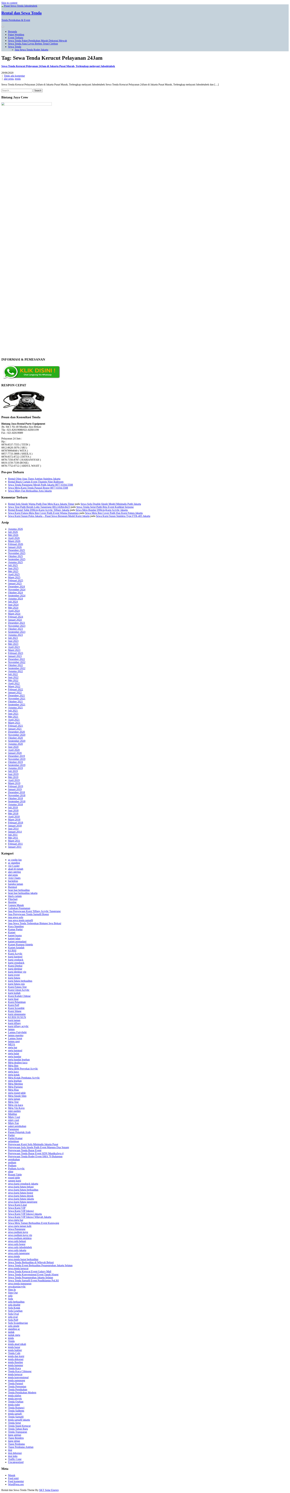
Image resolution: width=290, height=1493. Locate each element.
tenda (18, 78)
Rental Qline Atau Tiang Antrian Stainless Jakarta (34, 478)
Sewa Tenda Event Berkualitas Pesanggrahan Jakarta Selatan (40, 1265)
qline (10, 1171)
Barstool (12, 887)
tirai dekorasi (15, 1453)
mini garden (14, 1111)
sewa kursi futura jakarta (21, 1198)
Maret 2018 (14, 819)
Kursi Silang (14, 1011)
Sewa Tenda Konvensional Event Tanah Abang (33, 1274)
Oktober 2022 (15, 665)
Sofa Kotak (14, 1307)
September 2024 (16, 595)
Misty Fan (13, 1123)
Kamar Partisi (15, 929)
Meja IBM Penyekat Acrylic (23, 1068)
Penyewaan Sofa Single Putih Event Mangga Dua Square (38, 1147)
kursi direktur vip (17, 971)
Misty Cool (14, 1117)
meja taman (14, 1098)
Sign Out (13, 1292)
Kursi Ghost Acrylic (18, 989)
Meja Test (13, 1101)
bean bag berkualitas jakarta (22, 893)
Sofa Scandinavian (18, 1322)
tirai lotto (12, 1456)
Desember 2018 (16, 792)
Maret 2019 (14, 783)
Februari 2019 (15, 786)
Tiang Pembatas (16, 1444)
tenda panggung (16, 1380)
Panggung (13, 1129)
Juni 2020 (13, 746)
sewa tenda (14, 1256)
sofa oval (13, 1316)
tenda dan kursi (16, 1356)
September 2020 (16, 740)
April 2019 (14, 780)
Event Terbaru (15, 37)
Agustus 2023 (15, 634)
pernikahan (14, 1159)
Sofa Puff (13, 1319)
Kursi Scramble (16, 1008)
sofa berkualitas (16, 1301)
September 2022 (16, 668)
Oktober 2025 (15, 556)
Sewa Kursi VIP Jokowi (21, 1210)
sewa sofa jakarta (17, 1250)
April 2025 (14, 574)
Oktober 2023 (15, 628)
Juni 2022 (13, 677)
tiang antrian (14, 1434)
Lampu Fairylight (17, 1032)
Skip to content (9, 2)
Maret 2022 (14, 686)
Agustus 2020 (15, 743)
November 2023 (16, 625)
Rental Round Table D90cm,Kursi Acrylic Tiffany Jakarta (38, 510)
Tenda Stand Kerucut (19, 1425)
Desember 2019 (16, 756)
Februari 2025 (15, 580)
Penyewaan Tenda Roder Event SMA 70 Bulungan (35, 1156)
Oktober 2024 (15, 592)
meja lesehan (15, 1080)
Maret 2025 (14, 577)
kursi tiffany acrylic (18, 1026)
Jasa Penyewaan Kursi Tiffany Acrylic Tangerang (34, 911)
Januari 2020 (15, 753)
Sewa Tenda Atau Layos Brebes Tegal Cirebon (33, 43)
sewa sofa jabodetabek (20, 1247)
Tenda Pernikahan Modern (22, 1392)
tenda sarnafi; (15, 1413)
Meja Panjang (15, 1086)
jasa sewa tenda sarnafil (20, 920)
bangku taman (15, 884)
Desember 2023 (16, 622)
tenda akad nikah (17, 1344)
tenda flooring (15, 1362)
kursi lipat (13, 999)
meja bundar (14, 1056)
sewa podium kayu (18, 1232)
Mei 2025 (13, 571)
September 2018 (16, 801)
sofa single (13, 1325)
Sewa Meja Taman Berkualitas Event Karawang (33, 1223)
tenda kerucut (15, 1374)
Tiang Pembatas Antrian (20, 1447)
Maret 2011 (14, 840)
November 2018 (16, 795)
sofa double (14, 1304)
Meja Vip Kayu (16, 1108)
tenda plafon (14, 1395)
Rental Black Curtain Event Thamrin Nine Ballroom (35, 481)
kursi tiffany (14, 1023)
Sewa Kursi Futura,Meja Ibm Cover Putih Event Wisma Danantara (43, 513)
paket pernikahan (17, 1126)
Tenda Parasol (15, 1383)
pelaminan (13, 1141)
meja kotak (14, 1074)
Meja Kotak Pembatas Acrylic (24, 1077)
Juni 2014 (13, 828)
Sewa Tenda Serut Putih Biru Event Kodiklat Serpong (105, 507)
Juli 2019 (13, 771)
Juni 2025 (13, 568)
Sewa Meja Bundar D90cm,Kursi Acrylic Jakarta (102, 510)
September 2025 (16, 559)
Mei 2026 (13, 535)
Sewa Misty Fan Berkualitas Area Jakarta (30, 490)
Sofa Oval (13, 1313)
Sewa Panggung (16, 1229)
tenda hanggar (15, 1365)
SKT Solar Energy (49, 1490)
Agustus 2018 (15, 804)
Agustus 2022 (15, 671)
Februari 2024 (15, 616)
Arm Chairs (14, 877)
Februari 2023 (15, 653)
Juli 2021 (13, 710)
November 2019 (16, 759)
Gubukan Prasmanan (19, 908)
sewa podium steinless (20, 1238)
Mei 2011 (13, 837)
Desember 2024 (16, 586)
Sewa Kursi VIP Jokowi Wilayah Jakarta (29, 1217)
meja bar (12, 1047)
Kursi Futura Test (17, 986)
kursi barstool (15, 956)
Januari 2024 (15, 619)
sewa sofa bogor (16, 1244)
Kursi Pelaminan (17, 1002)
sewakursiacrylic (17, 1286)
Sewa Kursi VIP (17, 1207)
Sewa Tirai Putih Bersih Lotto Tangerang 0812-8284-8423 (39, 507)
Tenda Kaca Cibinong (19, 1371)
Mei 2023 (13, 644)
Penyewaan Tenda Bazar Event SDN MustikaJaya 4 (35, 1153)
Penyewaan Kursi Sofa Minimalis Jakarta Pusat (33, 1144)
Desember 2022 (16, 659)
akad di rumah (15, 868)
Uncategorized (15, 1462)
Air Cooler (13, 865)
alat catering (14, 871)
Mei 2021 (13, 716)
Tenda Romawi (16, 1407)
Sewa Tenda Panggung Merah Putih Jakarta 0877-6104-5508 (40, 484)
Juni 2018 (13, 810)
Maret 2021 (14, 722)
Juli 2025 (13, 565)
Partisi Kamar (15, 1138)
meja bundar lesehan (19, 1059)
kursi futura (14, 977)
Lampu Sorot (15, 1038)
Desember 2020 (16, 731)
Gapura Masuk (16, 905)
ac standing (14, 862)
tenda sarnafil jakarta (19, 1419)
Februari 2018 (15, 822)
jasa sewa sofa (15, 917)
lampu (11, 1029)
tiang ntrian (14, 1441)
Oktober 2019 (15, 762)
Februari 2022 (15, 689)
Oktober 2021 (15, 701)
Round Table (15, 1174)
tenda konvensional (18, 1377)
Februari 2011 (15, 843)
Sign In (12, 1289)
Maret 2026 (14, 541)
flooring (12, 902)
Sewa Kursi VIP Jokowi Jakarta (25, 1213)
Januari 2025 (15, 583)
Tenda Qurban (15, 1401)
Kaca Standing (16, 926)
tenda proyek (15, 1398)
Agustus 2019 (15, 768)
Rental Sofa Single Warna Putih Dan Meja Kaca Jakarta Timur (41, 503)
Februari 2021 (15, 725)
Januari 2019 (15, 789)
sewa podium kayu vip (20, 1235)
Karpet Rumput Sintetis (20, 944)
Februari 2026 (15, 544)
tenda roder (14, 1404)
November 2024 (16, 589)
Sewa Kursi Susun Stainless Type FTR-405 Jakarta (123, 516)
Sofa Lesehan (15, 1310)
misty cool (13, 1120)
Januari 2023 (15, 656)
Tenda (11, 1341)
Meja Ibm (13, 1065)
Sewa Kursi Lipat (17, 1204)
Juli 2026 (13, 532)
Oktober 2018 (15, 798)
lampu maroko (15, 1035)
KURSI (12, 950)
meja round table (17, 1092)
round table (14, 1177)
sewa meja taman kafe (19, 1226)
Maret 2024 (14, 613)
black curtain (15, 896)
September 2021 (16, 704)
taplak (11, 1332)
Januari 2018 (15, 825)
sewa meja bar (15, 1220)
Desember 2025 (16, 550)
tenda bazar (14, 1347)
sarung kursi (14, 1180)
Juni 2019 (13, 774)
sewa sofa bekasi (17, 1241)
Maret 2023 (14, 650)
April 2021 (14, 719)
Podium (12, 1165)
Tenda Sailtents (16, 1410)
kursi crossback (16, 962)
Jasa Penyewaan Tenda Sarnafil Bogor (28, 914)
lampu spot (14, 1041)
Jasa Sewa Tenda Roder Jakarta (31, 49)
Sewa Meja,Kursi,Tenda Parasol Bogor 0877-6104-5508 (38, 487)
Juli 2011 (13, 834)
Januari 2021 (15, 728)
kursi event (14, 974)
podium (12, 1162)
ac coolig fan (15, 859)
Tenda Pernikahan (17, 1389)
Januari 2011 (14, 846)
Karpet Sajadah (16, 947)
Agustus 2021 (15, 707)
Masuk (11, 1475)
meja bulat (13, 1053)
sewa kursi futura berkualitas (23, 1189)
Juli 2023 (13, 638)
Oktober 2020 (15, 737)
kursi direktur (15, 968)
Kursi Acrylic (15, 953)
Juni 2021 (13, 713)
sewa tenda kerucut (18, 1268)
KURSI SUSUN (17, 1017)
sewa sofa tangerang (19, 1253)
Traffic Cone (14, 1459)
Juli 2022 (13, 674)
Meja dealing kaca (17, 1062)
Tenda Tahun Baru (18, 1428)
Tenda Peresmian (17, 1386)
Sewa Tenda (14, 46)
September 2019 (16, 765)
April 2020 (14, 750)
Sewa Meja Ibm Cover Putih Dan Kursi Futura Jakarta (114, 513)
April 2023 (14, 647)
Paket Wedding (16, 34)
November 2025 (16, 553)
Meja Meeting (15, 1083)
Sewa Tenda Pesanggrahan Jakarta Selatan (30, 1277)
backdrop (13, 881)
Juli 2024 (13, 601)
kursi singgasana (17, 1014)
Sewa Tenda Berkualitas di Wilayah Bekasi (31, 1262)
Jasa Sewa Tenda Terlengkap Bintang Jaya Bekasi (34, 923)
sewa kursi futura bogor (20, 1192)
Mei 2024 (13, 607)
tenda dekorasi (15, 1359)
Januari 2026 (15, 547)
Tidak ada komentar (14, 75)
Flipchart (12, 899)
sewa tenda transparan (19, 1283)
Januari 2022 (15, 692)
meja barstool (15, 1050)
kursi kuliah (14, 993)
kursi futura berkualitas (20, 980)
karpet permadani (17, 941)
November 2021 (16, 698)
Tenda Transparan (17, 1431)
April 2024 (14, 610)
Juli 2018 (13, 807)
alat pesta (9, 78)
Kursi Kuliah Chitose (19, 996)
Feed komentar (16, 1481)
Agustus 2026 (15, 529)
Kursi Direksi (15, 965)
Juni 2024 (13, 604)
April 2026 (14, 538)
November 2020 (16, 734)
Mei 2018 (13, 813)
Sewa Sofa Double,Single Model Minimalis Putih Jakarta (111, 503)
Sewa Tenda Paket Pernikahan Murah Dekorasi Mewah (37, 40)
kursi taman (14, 1020)
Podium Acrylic (16, 1168)
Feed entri (13, 1478)
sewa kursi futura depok (20, 1195)
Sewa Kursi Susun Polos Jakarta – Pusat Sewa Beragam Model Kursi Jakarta (49, 516)
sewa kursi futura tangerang (22, 1201)
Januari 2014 (15, 831)
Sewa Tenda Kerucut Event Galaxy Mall (29, 1271)
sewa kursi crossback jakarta (23, 1183)
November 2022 (16, 662)
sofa (10, 1295)
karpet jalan (14, 938)
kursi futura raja (16, 983)
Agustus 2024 (15, 598)
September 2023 (16, 631)
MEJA (11, 1044)
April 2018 (14, 816)
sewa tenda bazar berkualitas (23, 1259)
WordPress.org (16, 1484)
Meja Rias (13, 1089)
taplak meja (14, 1335)
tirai (10, 1450)
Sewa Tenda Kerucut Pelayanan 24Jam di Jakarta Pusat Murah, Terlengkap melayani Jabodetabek (58, 66)
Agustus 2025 (15, 562)
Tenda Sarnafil (15, 1416)
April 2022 (14, 683)
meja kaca (13, 1071)
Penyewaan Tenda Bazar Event (24, 1150)
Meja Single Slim (17, 1095)
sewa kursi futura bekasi (21, 1186)
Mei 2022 (13, 680)
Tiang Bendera (16, 1437)
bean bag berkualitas (19, 890)
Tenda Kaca (14, 1368)
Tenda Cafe (14, 1353)
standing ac (14, 1329)
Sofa (10, 1298)
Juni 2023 (13, 641)
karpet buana (15, 935)
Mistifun (12, 1114)
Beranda (12, 31)
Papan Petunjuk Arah (19, 1132)
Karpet (11, 932)
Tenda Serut (14, 1422)
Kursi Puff (13, 1005)
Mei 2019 (13, 777)
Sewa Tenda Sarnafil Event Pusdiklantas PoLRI (33, 1280)
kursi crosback (15, 959)
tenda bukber (15, 1350)
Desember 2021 (16, 695)
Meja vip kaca (15, 1105)
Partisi (11, 1135)
